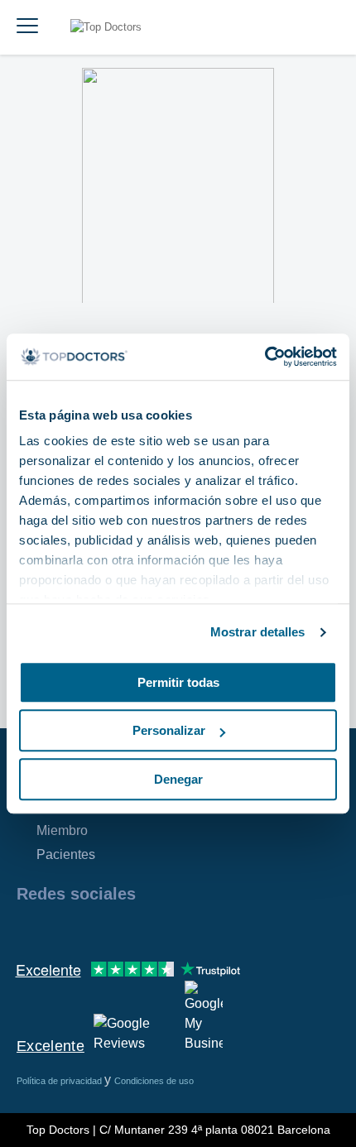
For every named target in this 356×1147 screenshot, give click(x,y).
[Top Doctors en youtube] (147, 929)
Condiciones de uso (154, 1081)
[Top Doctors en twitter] (117, 929)
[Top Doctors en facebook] (28, 929)
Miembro (62, 830)
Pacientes (65, 854)
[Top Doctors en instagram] (58, 929)
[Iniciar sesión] (324, 27)
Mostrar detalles (257, 632)
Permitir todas (178, 682)
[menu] (27, 27)
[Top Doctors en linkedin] (87, 929)
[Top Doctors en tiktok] (177, 929)
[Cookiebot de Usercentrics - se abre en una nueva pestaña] (264, 356)
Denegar (178, 779)
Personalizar (168, 730)
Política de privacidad (60, 1081)
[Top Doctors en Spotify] (208, 929)
